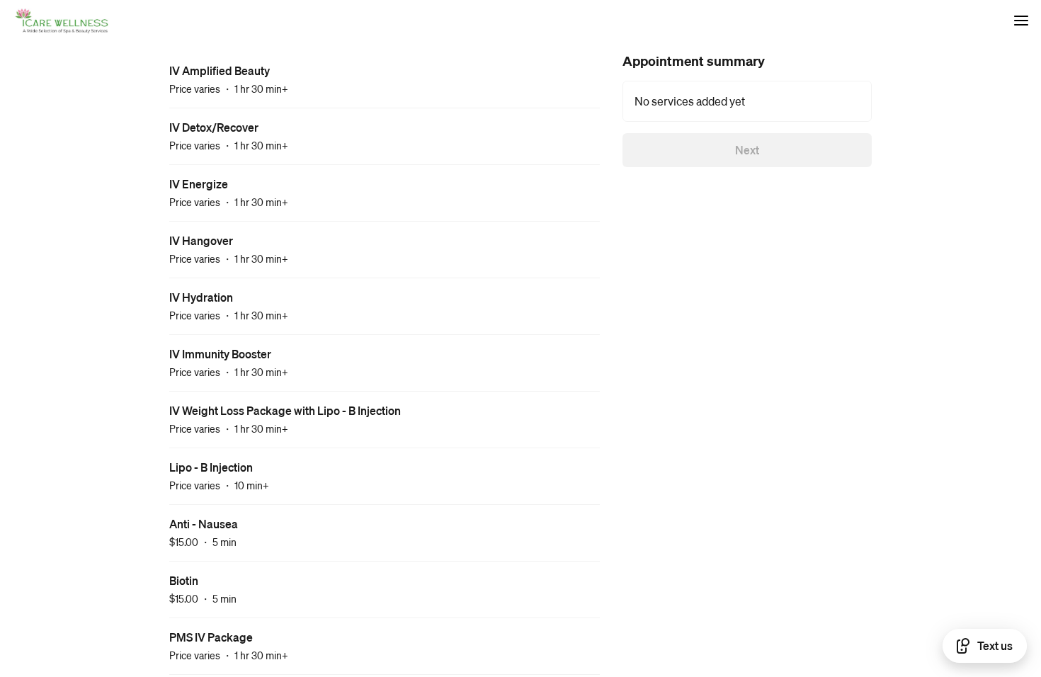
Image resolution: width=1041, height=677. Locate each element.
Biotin (183, 580)
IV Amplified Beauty (219, 70)
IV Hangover (201, 240)
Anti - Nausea (203, 523)
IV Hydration (201, 297)
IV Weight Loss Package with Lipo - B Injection (285, 410)
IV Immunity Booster (220, 353)
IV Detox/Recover (213, 127)
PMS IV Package (211, 637)
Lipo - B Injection (211, 467)
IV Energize (198, 183)
